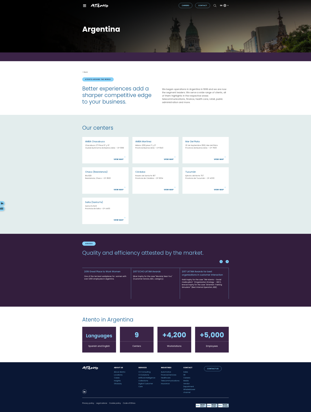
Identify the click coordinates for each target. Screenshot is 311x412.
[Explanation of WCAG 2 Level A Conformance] (201, 407)
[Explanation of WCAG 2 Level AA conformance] (212, 407)
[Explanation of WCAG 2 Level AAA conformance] (223, 407)
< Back (85, 72)
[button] (221, 261)
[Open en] (228, 5)
